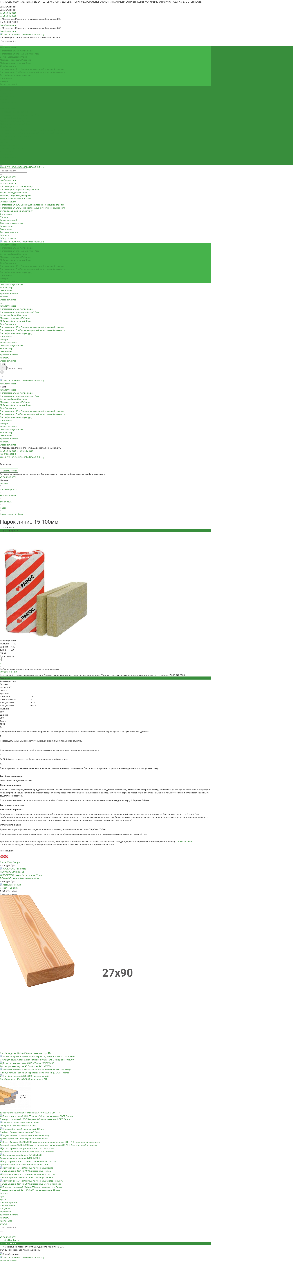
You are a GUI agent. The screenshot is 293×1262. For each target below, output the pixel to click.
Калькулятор (6, 151)
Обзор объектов (8, 163)
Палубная (5, 1208)
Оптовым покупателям (11, 148)
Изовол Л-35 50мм (9, 887)
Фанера (4, 81)
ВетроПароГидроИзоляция (13, 56)
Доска (3, 1199)
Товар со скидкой (8, 84)
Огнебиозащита (8, 65)
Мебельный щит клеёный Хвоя (15, 62)
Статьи (3, 1223)
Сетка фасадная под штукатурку (16, 74)
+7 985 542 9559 (8, 177)
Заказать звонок (9, 470)
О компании (6, 154)
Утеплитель (6, 78)
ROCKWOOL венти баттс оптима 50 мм (20, 878)
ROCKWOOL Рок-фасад (12, 871)
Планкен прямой (8, 1202)
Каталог (4, 1193)
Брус (2, 1196)
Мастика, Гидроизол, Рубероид (15, 59)
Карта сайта (6, 1220)
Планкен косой (7, 1205)
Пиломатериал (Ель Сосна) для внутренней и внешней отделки (32, 68)
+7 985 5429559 (184, 841)
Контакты (4, 160)
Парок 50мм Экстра (10, 862)
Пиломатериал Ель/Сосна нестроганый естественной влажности (32, 71)
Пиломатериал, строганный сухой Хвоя (20, 53)
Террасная (5, 1211)
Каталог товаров (8, 108)
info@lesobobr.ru (8, 24)
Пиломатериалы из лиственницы (16, 50)
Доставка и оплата (9, 157)
